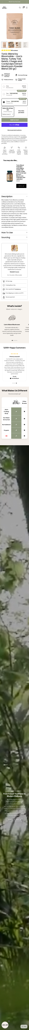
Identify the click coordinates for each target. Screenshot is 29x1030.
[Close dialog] (25, 3)
